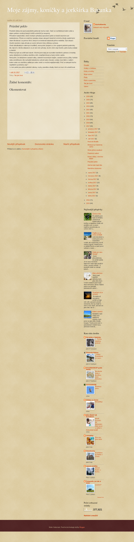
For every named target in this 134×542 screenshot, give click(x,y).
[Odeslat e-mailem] (25, 72)
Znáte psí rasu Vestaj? (97, 253)
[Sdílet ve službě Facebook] (31, 72)
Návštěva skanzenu (94, 168)
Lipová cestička (91, 466)
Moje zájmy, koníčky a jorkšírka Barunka (59, 9)
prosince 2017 (93, 129)
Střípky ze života (92, 400)
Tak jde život (18, 75)
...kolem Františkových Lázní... (99, 356)
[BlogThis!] (27, 72)
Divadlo (86, 65)
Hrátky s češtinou (90, 68)
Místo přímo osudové (95, 150)
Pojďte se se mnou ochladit (97, 234)
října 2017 (91, 135)
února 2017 (92, 192)
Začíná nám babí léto (95, 165)
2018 (88, 123)
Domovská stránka (44, 144)
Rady (86, 77)
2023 (88, 106)
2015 (88, 203)
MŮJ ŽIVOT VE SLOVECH (91, 416)
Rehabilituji (98, 402)
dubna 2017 (92, 186)
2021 (88, 113)
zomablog (89, 435)
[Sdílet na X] (29, 72)
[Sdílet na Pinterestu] (33, 72)
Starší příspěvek (71, 144)
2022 (88, 109)
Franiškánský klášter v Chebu (99, 454)
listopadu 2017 (93, 132)
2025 (88, 100)
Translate (123, 52)
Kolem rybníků (97, 311)
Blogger (82, 527)
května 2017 (92, 182)
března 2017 (92, 189)
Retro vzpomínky (90, 80)
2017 (88, 126)
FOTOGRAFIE (91, 385)
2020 (88, 116)
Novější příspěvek (16, 144)
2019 (88, 119)
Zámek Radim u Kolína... (98, 469)
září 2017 (91, 139)
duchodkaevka (100, 24)
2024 (88, 103)
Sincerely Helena (92, 352)
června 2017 (92, 179)
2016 (88, 200)
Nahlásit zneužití (91, 515)
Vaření (86, 86)
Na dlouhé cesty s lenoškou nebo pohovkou (98, 375)
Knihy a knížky (89, 71)
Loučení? (98, 485)
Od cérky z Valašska (93, 337)
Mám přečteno (97, 273)
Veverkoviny (90, 451)
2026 (88, 96)
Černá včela (96, 214)
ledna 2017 (92, 196)
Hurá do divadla (93, 141)
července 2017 (93, 176)
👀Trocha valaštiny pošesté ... (98, 341)
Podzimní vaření (93, 153)
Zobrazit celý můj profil (101, 27)
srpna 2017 (92, 173)
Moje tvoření (88, 74)
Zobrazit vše (100, 497)
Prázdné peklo (92, 162)
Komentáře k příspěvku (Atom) (32, 149)
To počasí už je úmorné (97, 293)
